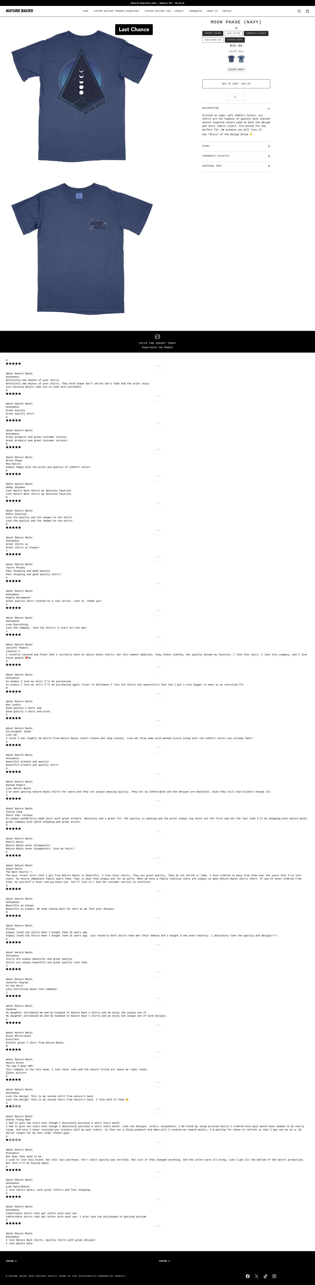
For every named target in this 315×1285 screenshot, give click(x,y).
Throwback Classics (215, 156)
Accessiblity (88, 1276)
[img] (13, 363)
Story (206, 146)
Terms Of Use (68, 1276)
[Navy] (232, 60)
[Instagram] (274, 1276)
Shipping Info (212, 166)
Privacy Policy (46, 1276)
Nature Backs (23, 373)
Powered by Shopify (111, 1276)
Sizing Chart (236, 69)
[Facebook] (248, 1276)
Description (210, 108)
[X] (257, 1276)
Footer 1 (11, 1261)
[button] (86, 11)
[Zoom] (12, 165)
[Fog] (241, 60)
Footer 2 (164, 1261)
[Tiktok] (265, 1276)
